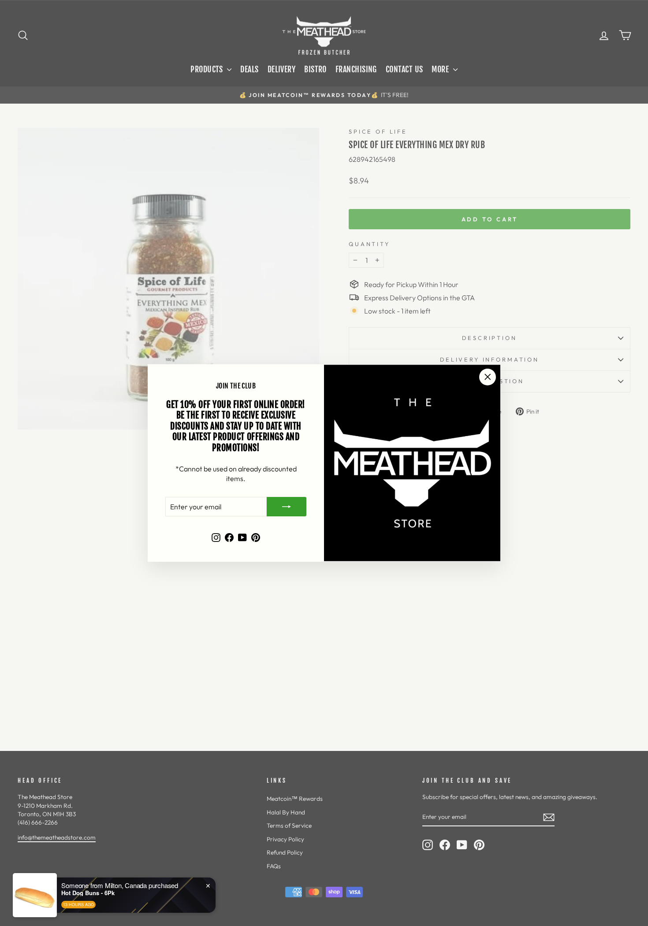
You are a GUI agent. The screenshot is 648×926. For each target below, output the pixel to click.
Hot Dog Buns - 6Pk (88, 922)
